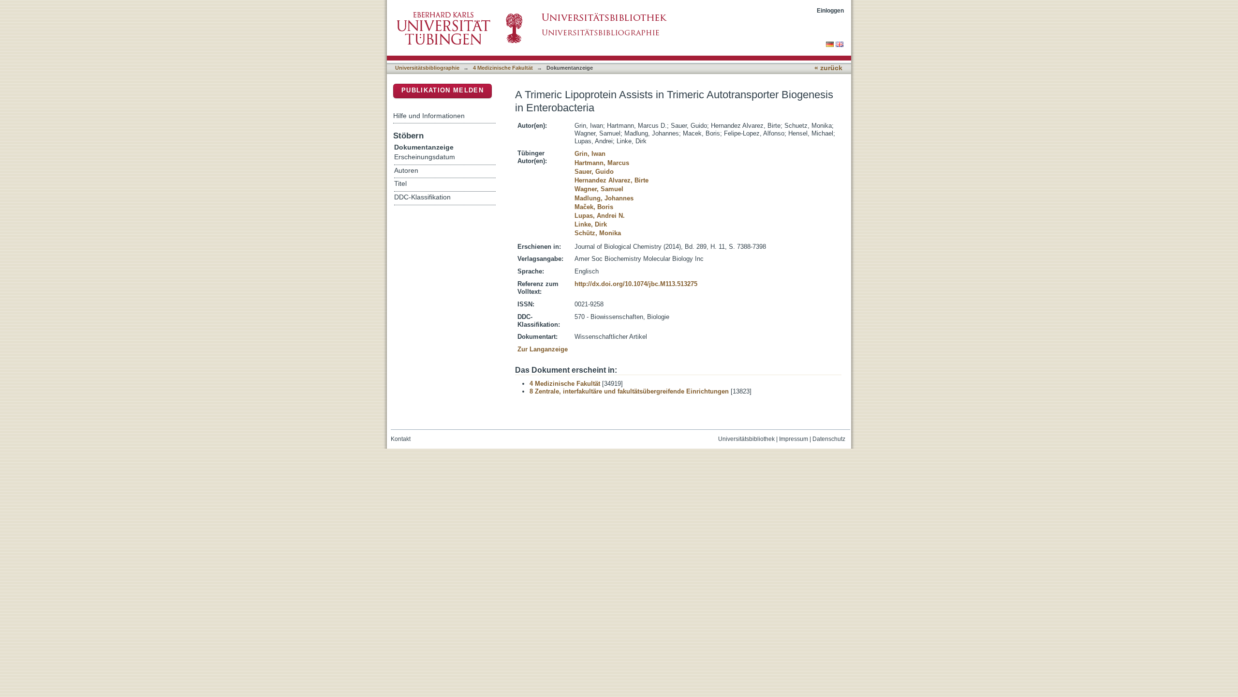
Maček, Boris (594, 207)
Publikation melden (442, 90)
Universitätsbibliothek (746, 439)
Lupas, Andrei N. (600, 215)
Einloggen (830, 10)
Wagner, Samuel (599, 189)
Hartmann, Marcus (602, 163)
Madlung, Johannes (604, 198)
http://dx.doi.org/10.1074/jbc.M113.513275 (636, 284)
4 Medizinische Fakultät (503, 68)
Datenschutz (828, 439)
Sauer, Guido (594, 171)
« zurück (828, 68)
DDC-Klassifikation (422, 197)
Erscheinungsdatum (424, 157)
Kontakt (401, 439)
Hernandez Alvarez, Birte (611, 180)
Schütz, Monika (598, 233)
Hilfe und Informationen (429, 116)
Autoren (406, 170)
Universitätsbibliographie (427, 68)
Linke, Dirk (591, 224)
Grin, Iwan (590, 153)
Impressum (793, 439)
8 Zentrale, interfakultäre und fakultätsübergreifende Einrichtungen (629, 391)
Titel (400, 183)
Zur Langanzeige (542, 349)
